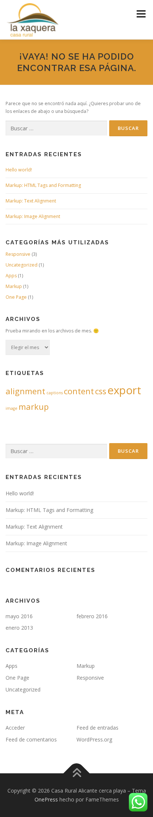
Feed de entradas (97, 727)
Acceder (15, 727)
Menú (140, 14)
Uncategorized (22, 265)
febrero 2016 (92, 616)
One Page (16, 297)
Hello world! (19, 170)
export (124, 390)
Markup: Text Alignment (31, 201)
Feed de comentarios (31, 739)
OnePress (46, 799)
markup (34, 406)
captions (54, 392)
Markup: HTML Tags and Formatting (43, 185)
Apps (11, 275)
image (11, 408)
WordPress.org (94, 739)
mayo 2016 (19, 616)
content (79, 391)
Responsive (18, 254)
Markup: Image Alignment (33, 216)
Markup (14, 286)
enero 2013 (19, 627)
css (100, 391)
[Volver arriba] (77, 773)
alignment (25, 391)
